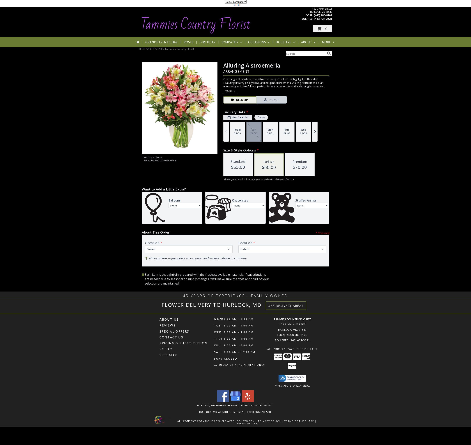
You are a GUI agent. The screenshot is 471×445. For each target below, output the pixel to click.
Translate (246, 5)
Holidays (283, 42)
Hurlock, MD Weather (215, 412)
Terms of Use (247, 423)
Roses (189, 42)
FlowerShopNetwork (238, 421)
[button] (322, 28)
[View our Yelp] (248, 401)
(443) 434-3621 (323, 18)
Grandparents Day (161, 42)
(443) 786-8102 (323, 15)
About (306, 42)
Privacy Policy (269, 421)
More (326, 42)
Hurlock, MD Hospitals (257, 405)
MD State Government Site (252, 412)
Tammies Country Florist (196, 24)
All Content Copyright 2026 (199, 421)
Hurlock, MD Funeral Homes (217, 405)
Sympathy (230, 42)
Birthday (207, 42)
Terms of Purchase (299, 421)
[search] (329, 53)
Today (261, 117)
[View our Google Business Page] (235, 401)
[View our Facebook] (223, 401)
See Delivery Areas (286, 305)
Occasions (257, 42)
